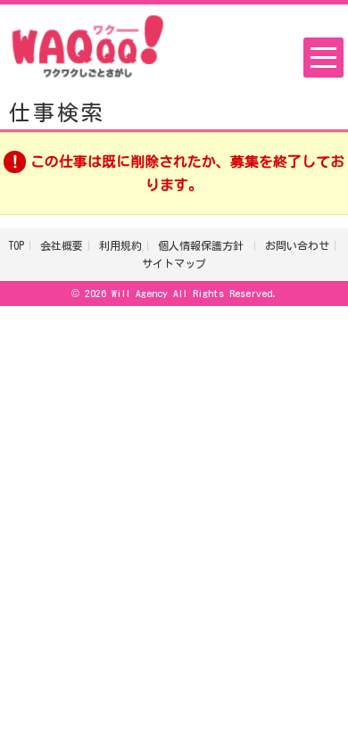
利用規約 (120, 245)
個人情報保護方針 (203, 245)
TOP (16, 245)
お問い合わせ (297, 245)
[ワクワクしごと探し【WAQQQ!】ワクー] (87, 44)
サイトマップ (174, 263)
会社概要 (61, 245)
